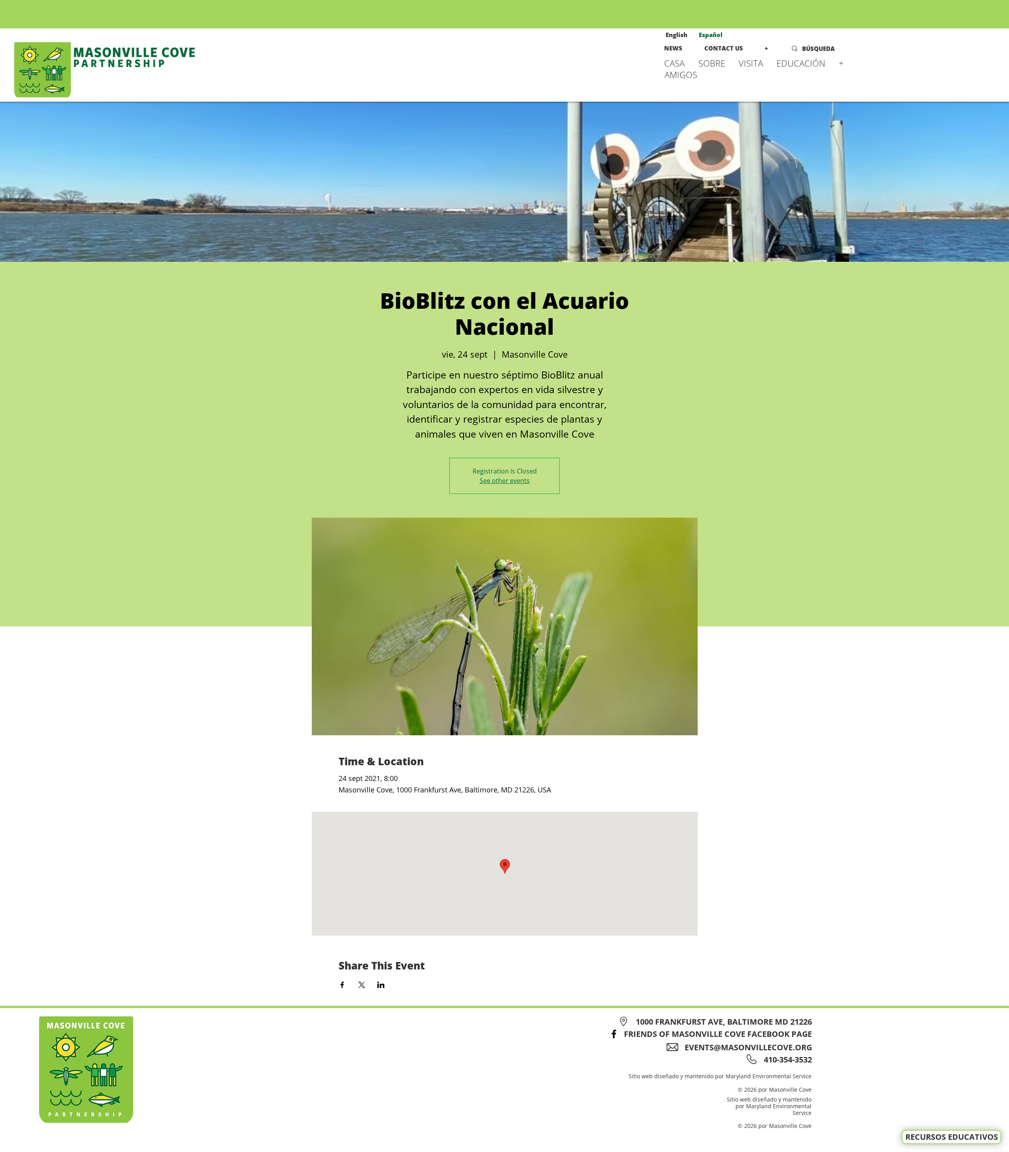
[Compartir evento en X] (361, 985)
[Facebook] (614, 1034)
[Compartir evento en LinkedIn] (381, 985)
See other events (505, 480)
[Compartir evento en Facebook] (342, 985)
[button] (714, 63)
